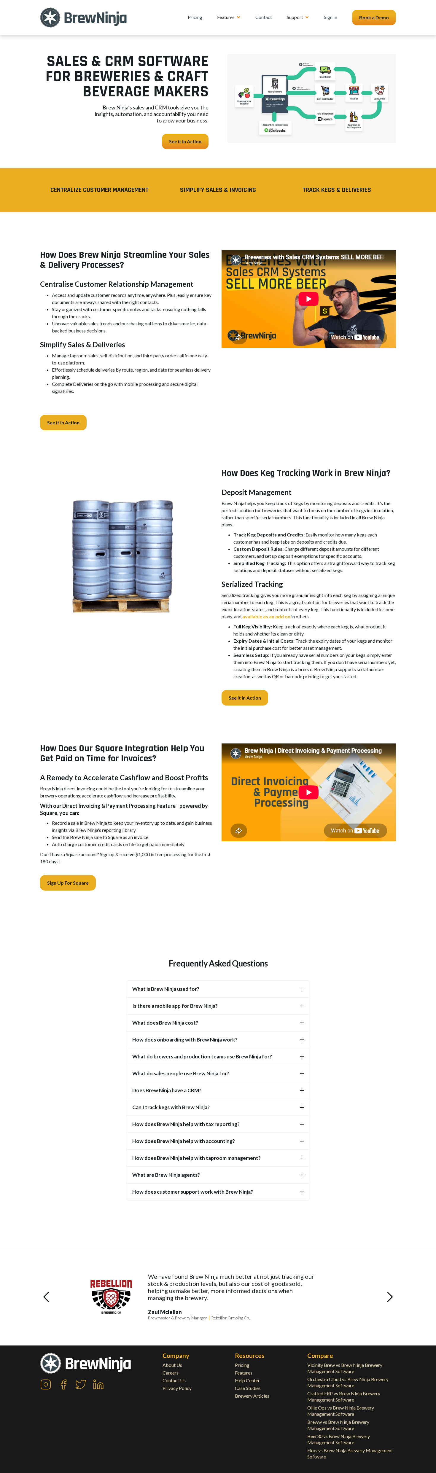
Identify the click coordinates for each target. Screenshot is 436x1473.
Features (243, 1372)
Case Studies (248, 1388)
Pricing (195, 17)
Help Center (247, 1380)
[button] (229, 17)
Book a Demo (374, 17)
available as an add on (266, 616)
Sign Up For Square (68, 883)
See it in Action (185, 141)
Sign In (330, 17)
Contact (263, 17)
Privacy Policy (177, 1388)
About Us (172, 1365)
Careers (171, 1372)
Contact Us (174, 1380)
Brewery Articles (252, 1396)
